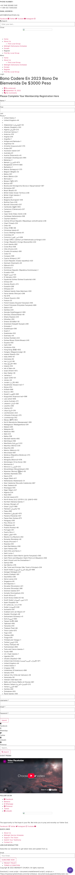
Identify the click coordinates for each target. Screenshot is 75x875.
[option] (39, 118)
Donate (6, 48)
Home (6, 39)
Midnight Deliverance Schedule (15, 46)
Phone (3, 116)
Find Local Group (14, 44)
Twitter (6, 809)
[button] (37, 21)
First (1, 107)
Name (3, 100)
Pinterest (8, 806)
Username (4, 700)
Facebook (9, 799)
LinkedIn (8, 811)
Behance (7, 802)
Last (1, 113)
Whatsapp (9, 804)
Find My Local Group (11, 53)
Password (4, 713)
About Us (7, 41)
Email (2, 707)
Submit (4, 720)
